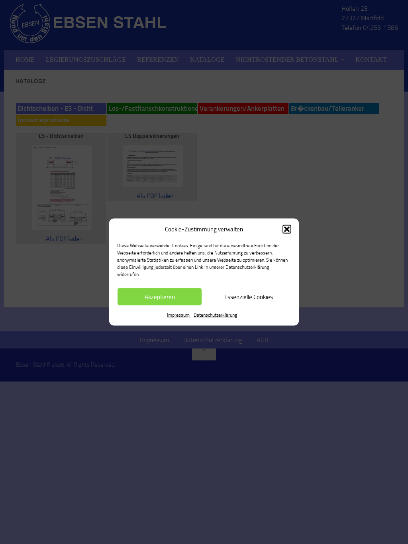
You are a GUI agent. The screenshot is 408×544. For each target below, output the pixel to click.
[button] (287, 229)
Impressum (178, 315)
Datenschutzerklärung (215, 315)
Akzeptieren (160, 296)
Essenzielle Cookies (248, 296)
